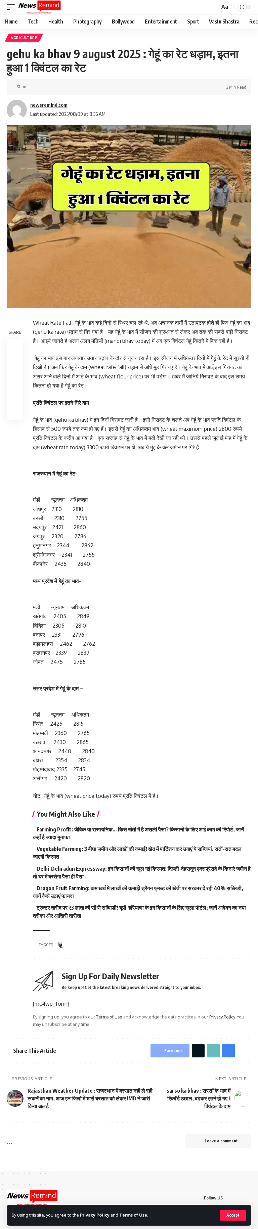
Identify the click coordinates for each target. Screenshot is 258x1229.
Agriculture (24, 38)
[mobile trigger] (12, 7)
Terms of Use (133, 1215)
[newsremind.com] (39, 7)
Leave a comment (221, 1140)
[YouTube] (249, 1197)
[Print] (66, 87)
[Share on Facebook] (34, 87)
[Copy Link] (55, 87)
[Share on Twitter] (45, 87)
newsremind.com (49, 105)
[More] (76, 87)
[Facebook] (233, 1197)
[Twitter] (241, 1197)
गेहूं (59, 945)
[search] (214, 7)
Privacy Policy (95, 1215)
